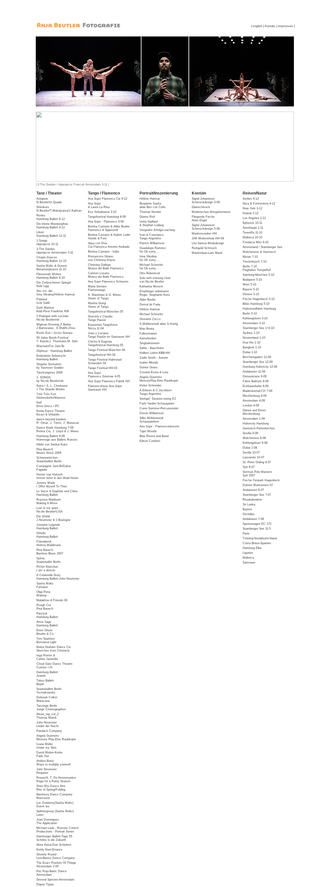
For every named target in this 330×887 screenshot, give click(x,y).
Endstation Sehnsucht (51, 357)
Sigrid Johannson (206, 200)
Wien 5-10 (249, 284)
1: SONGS (49, 379)
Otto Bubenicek (150, 273)
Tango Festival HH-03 (102, 368)
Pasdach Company (49, 731)
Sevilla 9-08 (250, 433)
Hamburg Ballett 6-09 (56, 437)
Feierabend (48, 543)
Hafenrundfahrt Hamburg (259, 308)
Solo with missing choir (155, 279)
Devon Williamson (152, 413)
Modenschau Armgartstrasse (211, 212)
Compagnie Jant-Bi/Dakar (53, 467)
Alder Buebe (148, 299)
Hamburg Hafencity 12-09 (260, 366)
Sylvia (48, 560)
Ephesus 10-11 (252, 222)
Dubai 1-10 (250, 352)
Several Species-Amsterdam (55, 879)
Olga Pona (43, 593)
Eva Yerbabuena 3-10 (102, 212)
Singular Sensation (49, 366)
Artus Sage (47, 623)
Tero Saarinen (46, 640)
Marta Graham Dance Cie (53, 648)
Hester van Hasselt (57, 476)
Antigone (49, 200)
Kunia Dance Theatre (50, 412)
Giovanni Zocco (150, 319)
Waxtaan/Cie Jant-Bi (50, 346)
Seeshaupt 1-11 (253, 227)
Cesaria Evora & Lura (154, 372)
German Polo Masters (257, 473)
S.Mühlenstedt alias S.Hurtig (159, 323)
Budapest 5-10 (252, 279)
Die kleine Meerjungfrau (52, 225)
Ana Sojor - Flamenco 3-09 (106, 221)
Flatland (43, 301)
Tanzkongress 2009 (49, 372)
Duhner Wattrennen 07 (258, 485)
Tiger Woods (148, 431)
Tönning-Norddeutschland (260, 538)
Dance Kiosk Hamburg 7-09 (57, 429)
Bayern (247, 509)
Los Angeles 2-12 (254, 218)
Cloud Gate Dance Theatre (54, 665)
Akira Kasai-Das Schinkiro (53, 844)
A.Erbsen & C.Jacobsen (156, 392)
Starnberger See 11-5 (257, 528)
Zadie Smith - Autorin (154, 357)
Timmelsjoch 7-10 (255, 261)
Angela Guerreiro (56, 737)
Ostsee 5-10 (251, 294)
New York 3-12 (252, 208)
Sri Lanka (249, 504)
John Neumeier (47, 724)
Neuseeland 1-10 (254, 337)
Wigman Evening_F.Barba (55, 326)
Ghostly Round (55, 856)
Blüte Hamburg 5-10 (256, 303)
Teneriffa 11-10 (252, 232)
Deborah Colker (46, 699)
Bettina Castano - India (103, 251)
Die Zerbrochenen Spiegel (53, 284)
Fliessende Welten (50, 276)
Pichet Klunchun (47, 568)
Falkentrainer (148, 333)
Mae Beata (147, 328)
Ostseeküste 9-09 (255, 376)
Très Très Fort (50, 396)
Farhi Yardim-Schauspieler (157, 403)
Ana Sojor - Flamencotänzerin (159, 426)
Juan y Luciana (109, 335)
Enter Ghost (45, 632)
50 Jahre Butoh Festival (57, 339)
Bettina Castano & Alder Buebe (109, 228)
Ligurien (248, 552)
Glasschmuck (201, 207)
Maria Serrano (97, 288)
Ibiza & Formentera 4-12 (259, 203)
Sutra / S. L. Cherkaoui (51, 387)
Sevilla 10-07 (251, 452)
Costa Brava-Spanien (257, 543)
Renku (50, 217)
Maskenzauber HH (204, 233)
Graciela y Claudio (100, 318)
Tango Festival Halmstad (104, 361)
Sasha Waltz (44, 585)
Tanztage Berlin (51, 707)
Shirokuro (59, 208)
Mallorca (248, 557)
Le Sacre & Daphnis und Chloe (57, 493)
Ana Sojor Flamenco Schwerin (108, 281)
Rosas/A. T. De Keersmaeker (56, 779)
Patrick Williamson (152, 243)
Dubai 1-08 (250, 447)
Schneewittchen (49, 459)
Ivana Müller (46, 745)
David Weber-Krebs (49, 754)
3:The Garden (54, 250)
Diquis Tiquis (45, 884)
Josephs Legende (48, 526)
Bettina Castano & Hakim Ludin (109, 236)
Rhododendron (252, 499)
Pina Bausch (48, 451)
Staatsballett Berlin (49, 690)
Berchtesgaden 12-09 (257, 357)
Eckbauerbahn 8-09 (255, 386)
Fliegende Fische (203, 218)
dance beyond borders (57, 421)
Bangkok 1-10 (252, 347)
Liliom (51, 234)
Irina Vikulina (148, 256)
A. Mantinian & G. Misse (104, 296)
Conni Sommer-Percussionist (159, 408)
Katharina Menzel (151, 286)
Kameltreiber (148, 338)
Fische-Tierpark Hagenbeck (261, 480)
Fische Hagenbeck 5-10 (259, 299)
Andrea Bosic (53, 762)
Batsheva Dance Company (54, 796)
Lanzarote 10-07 (253, 457)
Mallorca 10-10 (252, 237)
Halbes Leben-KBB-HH (155, 352)
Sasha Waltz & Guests (51, 267)
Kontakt (270, 26)
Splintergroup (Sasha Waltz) (55, 813)
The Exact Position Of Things (56, 864)
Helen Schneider (150, 385)
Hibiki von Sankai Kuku (51, 444)
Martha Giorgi (98, 305)
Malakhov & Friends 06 (51, 600)
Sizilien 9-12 (251, 198)
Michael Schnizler (151, 264)
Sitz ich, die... (55, 292)
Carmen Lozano (105, 275)
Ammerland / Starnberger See (262, 247)
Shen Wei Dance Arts (50, 787)
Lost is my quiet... (49, 509)
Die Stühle (53, 518)
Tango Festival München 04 (106, 350)
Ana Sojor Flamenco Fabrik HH (109, 381)
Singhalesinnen (150, 343)
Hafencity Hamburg (256, 423)
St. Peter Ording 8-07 (257, 462)
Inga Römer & (47, 657)
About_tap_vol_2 (47, 716)
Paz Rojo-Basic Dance (51, 873)
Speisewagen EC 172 (257, 523)
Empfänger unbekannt (155, 293)
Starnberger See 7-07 (257, 494)
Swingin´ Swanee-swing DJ (158, 398)
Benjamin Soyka (152, 205)
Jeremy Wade (51, 484)
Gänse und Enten (254, 412)
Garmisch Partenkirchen (259, 428)
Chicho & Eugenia (105, 343)
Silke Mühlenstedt (151, 419)
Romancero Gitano (101, 258)
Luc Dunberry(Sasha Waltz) (54, 804)
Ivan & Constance (152, 236)
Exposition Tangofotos (103, 326)
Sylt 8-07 (249, 467)
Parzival (47, 615)
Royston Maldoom (48, 501)
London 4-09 (251, 405)
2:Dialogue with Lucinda (52, 317)
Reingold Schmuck (204, 248)
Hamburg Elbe (252, 548)
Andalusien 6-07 (253, 490)
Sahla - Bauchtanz (152, 348)
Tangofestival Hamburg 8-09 (107, 216)
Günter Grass (149, 367)
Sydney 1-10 (251, 332)
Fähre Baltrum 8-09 (255, 381)
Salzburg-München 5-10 (258, 274)
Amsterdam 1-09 (254, 418)
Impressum (285, 26)
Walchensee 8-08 (254, 438)
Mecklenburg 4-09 (255, 395)
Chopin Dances (51, 259)
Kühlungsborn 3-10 (255, 318)
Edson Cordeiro (150, 441)
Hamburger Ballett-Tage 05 (54, 838)
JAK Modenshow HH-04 (208, 238)
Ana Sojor (99, 205)
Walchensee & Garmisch (259, 252)
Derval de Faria (150, 304)
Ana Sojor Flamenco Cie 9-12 (107, 198)
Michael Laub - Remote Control (57, 829)
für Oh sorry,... (149, 251)
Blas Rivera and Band (154, 436)
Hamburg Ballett (47, 674)
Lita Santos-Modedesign (208, 243)
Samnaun (249, 562)
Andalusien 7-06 (253, 519)
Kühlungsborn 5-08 (255, 442)
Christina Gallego (105, 266)
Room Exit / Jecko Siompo (54, 332)
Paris (246, 533)
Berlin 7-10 (257, 268)
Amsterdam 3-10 (254, 323)
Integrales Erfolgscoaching (157, 230)
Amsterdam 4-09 (254, 400)
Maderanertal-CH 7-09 (257, 391)
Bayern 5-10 (251, 289)
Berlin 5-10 (250, 313)
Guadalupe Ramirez (153, 248)
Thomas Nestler (150, 212)
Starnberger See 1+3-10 (258, 328)
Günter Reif (147, 216)
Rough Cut (44, 606)
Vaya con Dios (109, 245)
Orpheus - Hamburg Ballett (54, 351)
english (257, 26)
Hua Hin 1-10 (251, 342)
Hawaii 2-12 (250, 213)
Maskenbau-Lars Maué (207, 252)
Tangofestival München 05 (105, 311)
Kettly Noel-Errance (49, 849)
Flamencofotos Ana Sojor (105, 387)
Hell (47, 404)
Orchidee (249, 514)
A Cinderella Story (57, 576)
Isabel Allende (149, 362)
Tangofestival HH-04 (101, 354)
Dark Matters (52, 309)
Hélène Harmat (150, 198)
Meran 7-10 (250, 256)
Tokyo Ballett (45, 682)
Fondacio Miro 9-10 (255, 242)
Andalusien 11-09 (254, 371)
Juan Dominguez (47, 821)
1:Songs (47, 242)
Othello (47, 535)
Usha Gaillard (152, 223)
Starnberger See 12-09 (258, 362)
